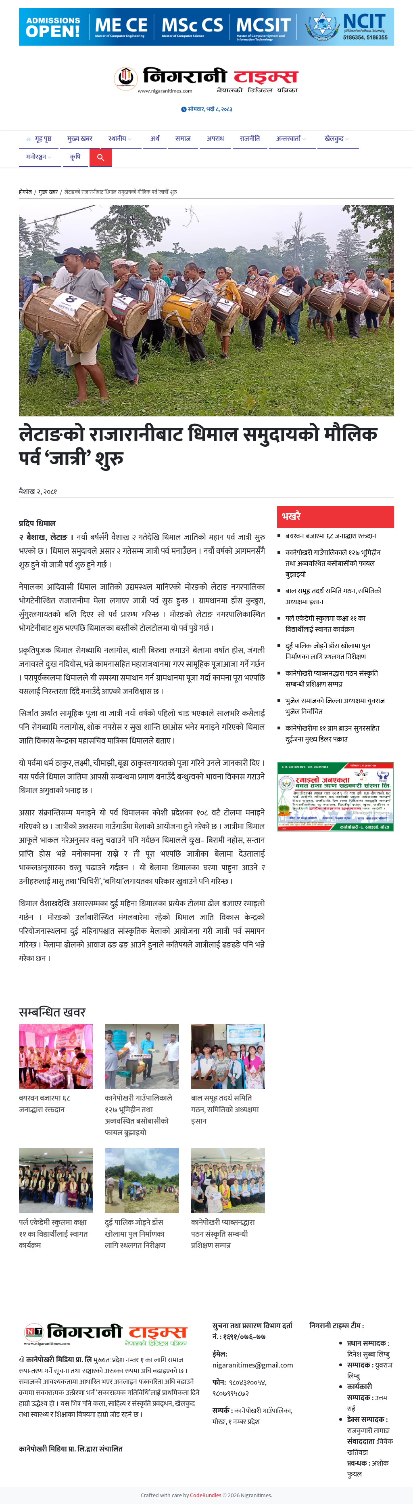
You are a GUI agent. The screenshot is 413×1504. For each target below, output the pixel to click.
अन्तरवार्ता (289, 139)
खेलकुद (335, 139)
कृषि (75, 157)
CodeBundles (206, 1495)
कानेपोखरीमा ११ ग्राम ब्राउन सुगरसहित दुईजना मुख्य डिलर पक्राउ (333, 734)
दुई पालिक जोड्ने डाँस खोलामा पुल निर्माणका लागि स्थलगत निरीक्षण (328, 651)
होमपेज (25, 193)
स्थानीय (118, 139)
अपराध (215, 139)
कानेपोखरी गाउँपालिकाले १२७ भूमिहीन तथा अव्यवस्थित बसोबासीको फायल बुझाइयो (333, 564)
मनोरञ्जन (37, 157)
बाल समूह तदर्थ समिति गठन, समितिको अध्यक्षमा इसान (334, 596)
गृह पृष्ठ (42, 139)
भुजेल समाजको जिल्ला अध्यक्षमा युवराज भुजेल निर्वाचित (335, 706)
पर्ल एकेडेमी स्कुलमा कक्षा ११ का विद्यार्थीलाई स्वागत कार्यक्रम (325, 624)
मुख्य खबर (79, 139)
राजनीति (250, 139)
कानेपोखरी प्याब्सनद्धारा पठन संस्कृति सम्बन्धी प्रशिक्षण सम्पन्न (332, 679)
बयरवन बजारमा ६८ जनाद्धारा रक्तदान (331, 536)
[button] (101, 157)
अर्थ (154, 139)
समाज (183, 139)
